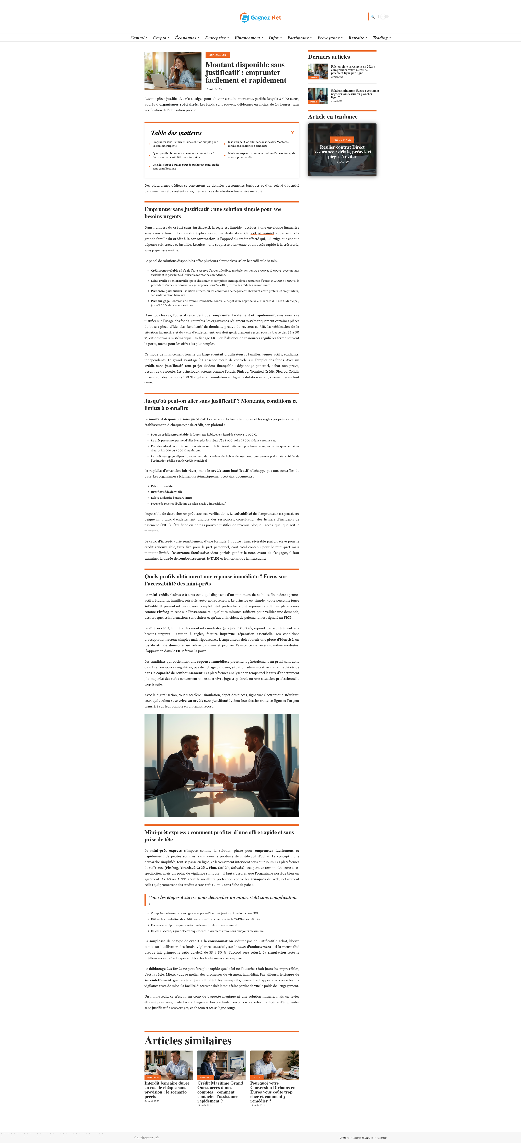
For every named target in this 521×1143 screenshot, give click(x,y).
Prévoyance (342, 139)
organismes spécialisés (178, 104)
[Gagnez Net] (260, 16)
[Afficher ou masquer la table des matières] (248, 132)
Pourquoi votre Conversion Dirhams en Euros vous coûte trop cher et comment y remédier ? (273, 1091)
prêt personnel (262, 233)
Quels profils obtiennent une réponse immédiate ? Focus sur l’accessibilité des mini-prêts (183, 155)
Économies (153, 1077)
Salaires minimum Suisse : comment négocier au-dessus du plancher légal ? (355, 93)
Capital (257, 1077)
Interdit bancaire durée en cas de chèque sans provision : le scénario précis (166, 1089)
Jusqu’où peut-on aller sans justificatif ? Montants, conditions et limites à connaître (258, 143)
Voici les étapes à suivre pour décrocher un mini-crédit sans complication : (186, 166)
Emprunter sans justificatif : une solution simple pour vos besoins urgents (185, 143)
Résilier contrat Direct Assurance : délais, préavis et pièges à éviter (342, 151)
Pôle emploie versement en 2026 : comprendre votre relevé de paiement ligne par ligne (353, 69)
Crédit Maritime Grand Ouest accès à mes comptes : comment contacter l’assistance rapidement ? (220, 1091)
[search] (372, 16)
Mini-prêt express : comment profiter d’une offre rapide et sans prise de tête (261, 155)
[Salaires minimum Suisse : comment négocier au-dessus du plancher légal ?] (318, 95)
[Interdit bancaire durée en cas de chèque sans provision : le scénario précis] (168, 1065)
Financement (218, 54)
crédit (178, 227)
